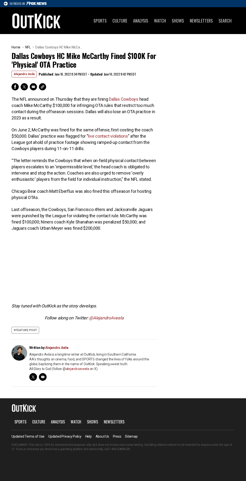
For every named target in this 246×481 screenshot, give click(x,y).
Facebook (15, 86)
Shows (178, 21)
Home (16, 47)
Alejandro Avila (24, 74)
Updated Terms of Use (28, 436)
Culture (119, 21)
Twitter (24, 86)
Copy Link (42, 86)
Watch (160, 21)
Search (225, 21)
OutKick (37, 20)
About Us (102, 436)
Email (33, 86)
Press (117, 436)
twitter (33, 377)
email (43, 377)
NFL (28, 47)
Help (88, 436)
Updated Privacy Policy (64, 436)
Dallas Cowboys (123, 99)
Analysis (140, 21)
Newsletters (201, 21)
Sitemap (131, 436)
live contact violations (108, 136)
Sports (100, 21)
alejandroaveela (77, 369)
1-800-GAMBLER (119, 449)
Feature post (26, 330)
